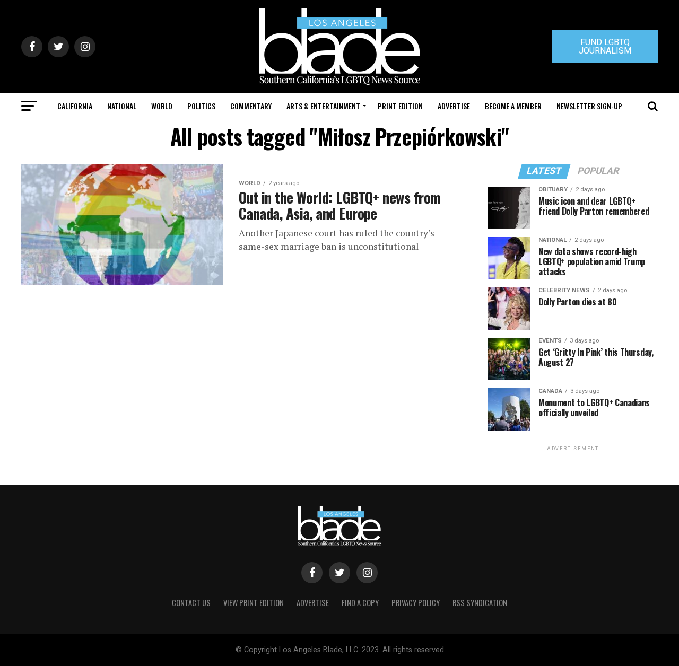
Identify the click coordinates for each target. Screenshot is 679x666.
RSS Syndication (479, 602)
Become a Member (513, 105)
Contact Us (191, 602)
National (121, 105)
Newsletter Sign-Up (589, 105)
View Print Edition (253, 602)
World (161, 105)
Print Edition (400, 105)
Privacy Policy (415, 602)
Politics (201, 105)
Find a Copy (360, 602)
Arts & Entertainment (323, 105)
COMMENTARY (251, 105)
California (74, 105)
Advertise (454, 105)
